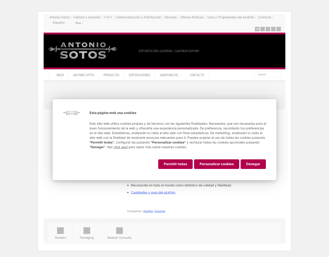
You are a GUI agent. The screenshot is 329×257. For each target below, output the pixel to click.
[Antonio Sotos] (83, 59)
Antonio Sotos (59, 17)
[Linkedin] (273, 29)
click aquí (121, 147)
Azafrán (148, 211)
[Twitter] (262, 29)
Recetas (171, 17)
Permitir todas (175, 164)
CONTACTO (197, 75)
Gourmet (159, 211)
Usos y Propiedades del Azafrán (230, 17)
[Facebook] (268, 29)
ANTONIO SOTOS (83, 75)
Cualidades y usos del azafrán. (153, 192)
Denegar (253, 164)
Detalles (60, 237)
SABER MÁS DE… (170, 75)
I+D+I (108, 17)
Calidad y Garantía (86, 17)
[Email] (257, 29)
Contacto (264, 17)
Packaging (87, 237)
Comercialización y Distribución (138, 17)
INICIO (60, 75)
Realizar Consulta (119, 237)
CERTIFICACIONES (139, 75)
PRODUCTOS (112, 75)
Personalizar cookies (217, 164)
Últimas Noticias (192, 17)
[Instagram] (278, 29)
